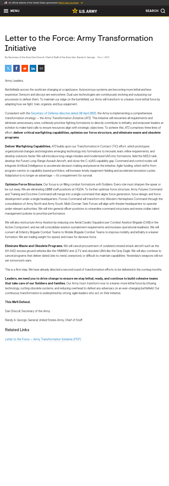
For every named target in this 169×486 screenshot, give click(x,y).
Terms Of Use (64, 471)
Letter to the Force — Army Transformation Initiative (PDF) (43, 339)
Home (12, 471)
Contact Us (28, 471)
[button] (2, 7)
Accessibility (87, 471)
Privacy (46, 471)
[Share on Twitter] (8, 68)
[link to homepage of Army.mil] (84, 10)
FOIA (105, 471)
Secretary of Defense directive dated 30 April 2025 (63, 113)
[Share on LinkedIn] (33, 68)
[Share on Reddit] (24, 68)
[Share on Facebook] (16, 68)
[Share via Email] (41, 68)
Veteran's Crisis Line (146, 471)
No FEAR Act (120, 471)
